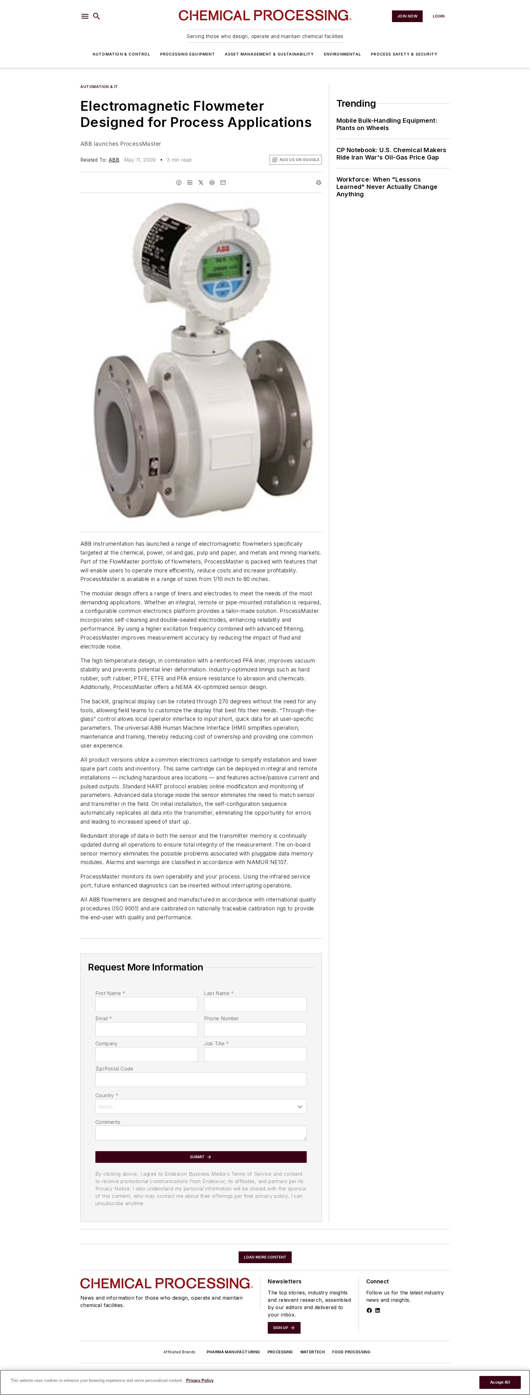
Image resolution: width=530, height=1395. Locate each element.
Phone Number (221, 1018)
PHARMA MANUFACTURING (233, 1352)
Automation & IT (99, 86)
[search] (96, 16)
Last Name (219, 993)
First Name (110, 993)
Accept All (500, 1382)
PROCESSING (280, 1352)
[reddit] (212, 182)
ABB (114, 160)
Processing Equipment (187, 54)
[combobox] (201, 1106)
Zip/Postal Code (114, 1069)
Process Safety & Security (404, 54)
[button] (85, 16)
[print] (319, 182)
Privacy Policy (199, 1380)
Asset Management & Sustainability (269, 54)
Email (103, 1018)
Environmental (342, 54)
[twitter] (201, 182)
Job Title (216, 1043)
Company (106, 1043)
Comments (107, 1122)
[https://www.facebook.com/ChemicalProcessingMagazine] (369, 1310)
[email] (223, 182)
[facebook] (179, 182)
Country (106, 1095)
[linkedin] (190, 182)
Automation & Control (121, 54)
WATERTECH (312, 1352)
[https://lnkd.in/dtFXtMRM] (377, 1310)
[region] (265, 1382)
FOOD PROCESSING (351, 1352)
